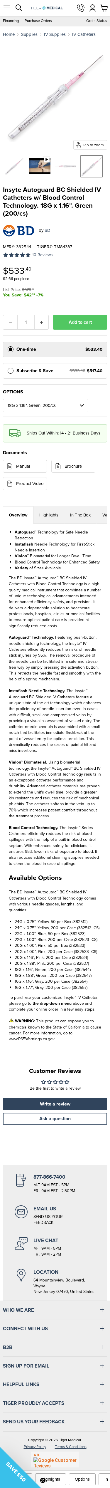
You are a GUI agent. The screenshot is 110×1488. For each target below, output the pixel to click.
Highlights (48, 515)
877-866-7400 (81, 7)
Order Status (96, 21)
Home (9, 34)
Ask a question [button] (55, 1118)
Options (82, 1479)
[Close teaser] (43, 1480)
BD (47, 230)
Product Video (30, 483)
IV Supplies (55, 34)
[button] (20, 1467)
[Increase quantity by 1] (42, 322)
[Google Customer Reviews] (55, 1459)
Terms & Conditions (71, 1447)
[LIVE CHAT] (55, 1247)
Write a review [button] (55, 1104)
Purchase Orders (38, 21)
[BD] (18, 230)
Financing (11, 21)
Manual (23, 466)
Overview (18, 515)
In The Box (80, 515)
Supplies (29, 34)
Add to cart (80, 322)
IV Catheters (84, 34)
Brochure (73, 466)
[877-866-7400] (55, 1184)
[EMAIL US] (55, 1215)
